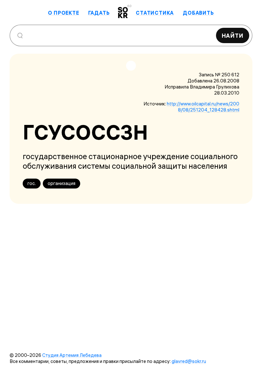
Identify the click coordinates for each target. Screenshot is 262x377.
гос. (31, 183)
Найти (233, 35)
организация (61, 183)
